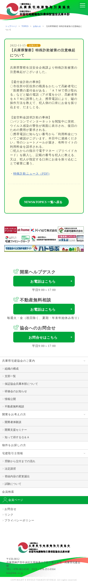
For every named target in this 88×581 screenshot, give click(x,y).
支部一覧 (10, 376)
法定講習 (10, 468)
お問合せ (10, 509)
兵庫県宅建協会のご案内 (18, 360)
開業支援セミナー (16, 429)
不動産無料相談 (14, 406)
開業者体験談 (13, 422)
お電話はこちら (43, 281)
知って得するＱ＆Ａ (17, 437)
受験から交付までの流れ (20, 461)
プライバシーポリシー (19, 520)
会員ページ (15, 499)
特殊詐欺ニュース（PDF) (31, 173)
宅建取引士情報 (12, 453)
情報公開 (10, 399)
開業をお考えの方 (14, 414)
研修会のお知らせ (16, 391)
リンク (8, 514)
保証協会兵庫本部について (21, 383)
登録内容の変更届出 (17, 476)
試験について (13, 483)
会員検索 (8, 491)
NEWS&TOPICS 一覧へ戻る (43, 202)
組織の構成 (12, 368)
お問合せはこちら (43, 337)
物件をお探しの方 (14, 445)
